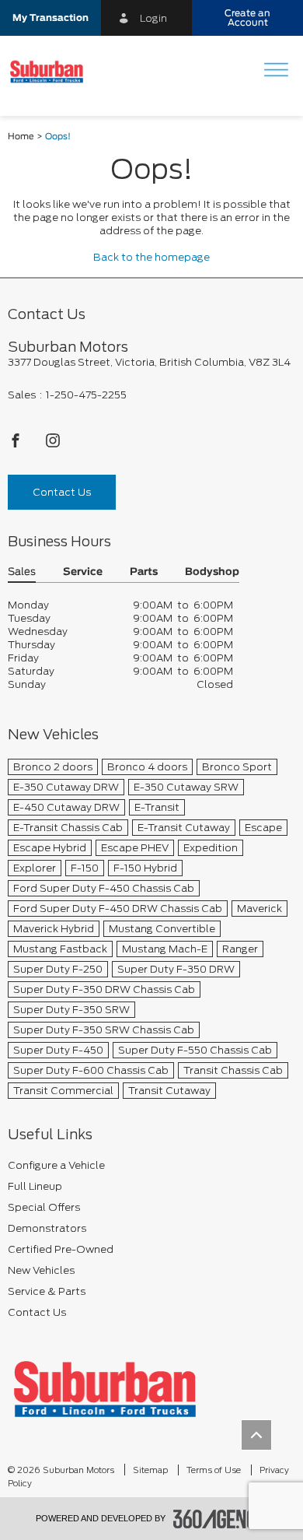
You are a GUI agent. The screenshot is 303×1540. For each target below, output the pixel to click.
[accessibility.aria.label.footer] (220, 1519)
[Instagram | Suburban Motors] (53, 445)
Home (21, 136)
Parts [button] (144, 572)
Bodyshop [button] (212, 572)
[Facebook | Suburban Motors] (17, 445)
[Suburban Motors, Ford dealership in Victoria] (52, 71)
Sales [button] (22, 572)
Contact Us (62, 492)
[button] (50, 18)
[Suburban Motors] (105, 1388)
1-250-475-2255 (86, 395)
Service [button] (83, 572)
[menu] (275, 71)
